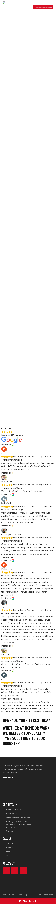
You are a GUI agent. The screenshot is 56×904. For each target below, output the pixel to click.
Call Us (7, 838)
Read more (47, 712)
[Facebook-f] (6, 870)
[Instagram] (14, 870)
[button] (29, 7)
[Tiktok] (23, 870)
